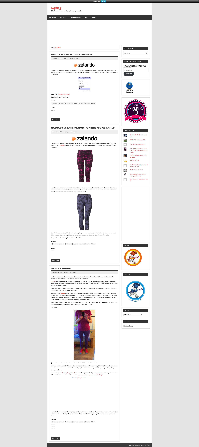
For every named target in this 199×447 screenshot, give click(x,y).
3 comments (73, 272)
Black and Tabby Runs (64, 94)
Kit (57, 438)
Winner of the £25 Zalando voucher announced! (71, 54)
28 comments (73, 131)
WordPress (137, 445)
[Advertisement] (99, 32)
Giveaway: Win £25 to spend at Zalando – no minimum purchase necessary (83, 127)
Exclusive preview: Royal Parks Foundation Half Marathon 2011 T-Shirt (139, 150)
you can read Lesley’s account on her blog (90, 375)
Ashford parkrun (134, 160)
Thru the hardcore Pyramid (137, 144)
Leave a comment (74, 58)
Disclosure (63, 17)
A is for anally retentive (136, 169)
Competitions (55, 119)
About (86, 17)
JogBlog (56, 8)
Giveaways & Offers (75, 17)
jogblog (66, 58)
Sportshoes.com (99, 373)
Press (94, 17)
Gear (53, 438)
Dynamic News (145, 445)
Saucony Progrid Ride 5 (68, 373)
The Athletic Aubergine (61, 268)
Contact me (52, 17)
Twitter (103, 1)
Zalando (62, 145)
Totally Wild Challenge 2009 (137, 139)
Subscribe (129, 74)
